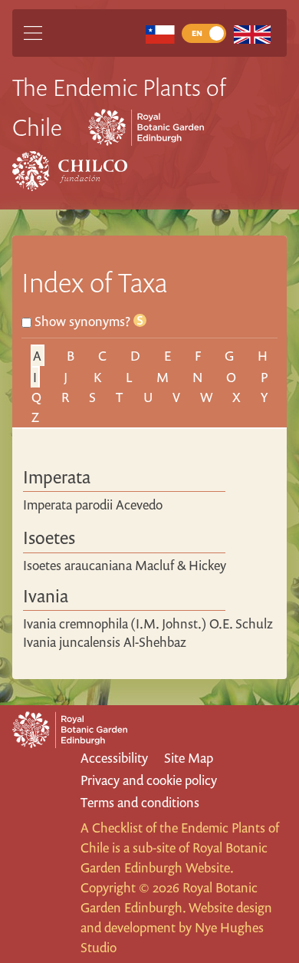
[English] (252, 33)
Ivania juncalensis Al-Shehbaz (104, 642)
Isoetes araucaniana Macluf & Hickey (124, 565)
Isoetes (49, 537)
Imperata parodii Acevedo (93, 504)
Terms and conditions (139, 802)
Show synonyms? (83, 321)
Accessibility (114, 758)
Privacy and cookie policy (148, 780)
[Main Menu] (33, 33)
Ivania (45, 596)
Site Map (188, 758)
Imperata (56, 477)
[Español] (160, 33)
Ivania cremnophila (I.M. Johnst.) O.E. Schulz (148, 623)
